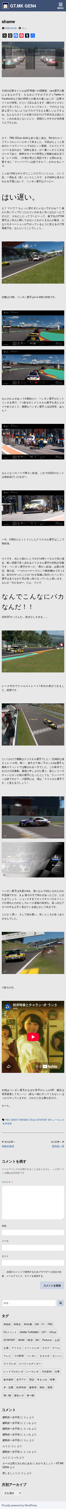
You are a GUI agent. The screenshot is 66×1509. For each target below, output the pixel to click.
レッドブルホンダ (13, 1371)
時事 (52, 1379)
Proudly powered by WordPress (19, 1505)
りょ (24, 28)
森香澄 (33, 1387)
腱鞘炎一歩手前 (11, 1417)
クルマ (45, 1348)
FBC (7, 1119)
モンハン (57, 1356)
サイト (5, 1256)
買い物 (7, 1395)
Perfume (47, 1340)
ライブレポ (10, 1363)
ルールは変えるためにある (17, 1463)
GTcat (32, 1119)
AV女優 (28, 1324)
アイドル (16, 1348)
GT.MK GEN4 (23, 6)
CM (37, 1324)
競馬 (50, 1387)
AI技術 (7, 1324)
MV (50, 1119)
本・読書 (8, 1387)
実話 (31, 1379)
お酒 (6, 1348)
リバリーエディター (30, 1363)
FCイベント (10, 1332)
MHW (21, 1340)
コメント (7, 1181)
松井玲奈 (7, 1123)
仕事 (57, 1371)
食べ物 (30, 1395)
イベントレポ (31, 1348)
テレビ (7, 1356)
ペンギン (32, 1356)
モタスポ (44, 1356)
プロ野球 (19, 1356)
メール (5, 1240)
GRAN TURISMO (20, 1119)
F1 (43, 1324)
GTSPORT (41, 1119)
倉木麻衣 (8, 1379)
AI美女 (17, 1324)
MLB (30, 1340)
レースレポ (58, 1119)
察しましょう (9, 1473)
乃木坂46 (47, 1371)
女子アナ (21, 1379)
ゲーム (56, 1348)
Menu (60, 8)
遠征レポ (19, 1395)
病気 (42, 1387)
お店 (57, 1340)
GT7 (44, 1332)
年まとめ (42, 1379)
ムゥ (4, 1446)
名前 (4, 1225)
